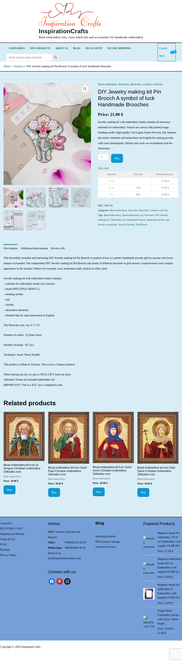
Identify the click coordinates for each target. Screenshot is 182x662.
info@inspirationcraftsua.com (64, 558)
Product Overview (105, 546)
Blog (76, 48)
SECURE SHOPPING (119, 48)
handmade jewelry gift (158, 219)
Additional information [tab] (34, 248)
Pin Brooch (141, 224)
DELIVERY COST (11, 528)
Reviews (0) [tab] (58, 248)
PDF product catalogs (107, 541)
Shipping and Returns (12, 533)
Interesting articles (105, 536)
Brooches (124, 84)
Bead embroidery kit (133, 215)
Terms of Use (7, 539)
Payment (5, 549)
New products (40, 48)
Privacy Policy (8, 554)
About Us (61, 48)
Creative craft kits (152, 84)
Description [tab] (10, 248)
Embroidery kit (118, 219)
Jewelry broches (127, 224)
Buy (117, 158)
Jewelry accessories (107, 224)
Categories (17, 48)
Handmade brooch (136, 219)
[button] (85, 89)
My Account (93, 48)
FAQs (3, 544)
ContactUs (6, 523)
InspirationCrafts (63, 31)
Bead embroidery (107, 84)
